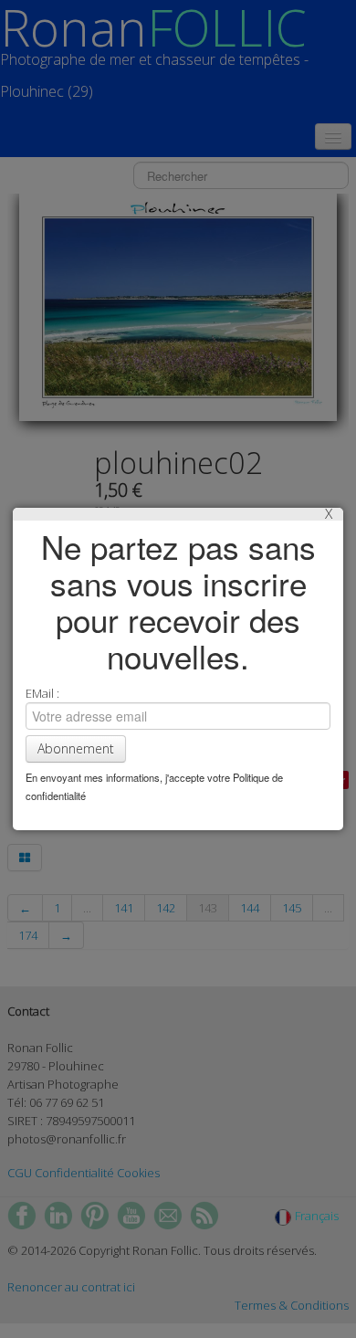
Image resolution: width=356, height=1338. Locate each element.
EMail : (42, 693)
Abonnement (75, 748)
